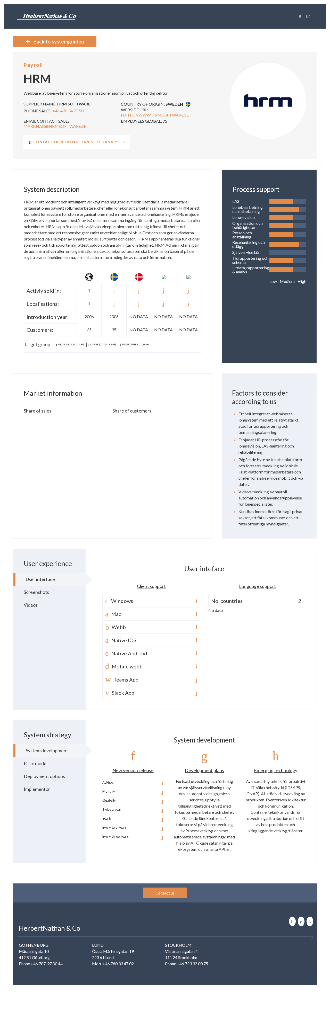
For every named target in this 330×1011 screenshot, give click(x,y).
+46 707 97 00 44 (47, 963)
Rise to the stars (310, 921)
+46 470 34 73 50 (68, 110)
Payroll (33, 65)
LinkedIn (292, 921)
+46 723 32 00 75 (192, 963)
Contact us (165, 892)
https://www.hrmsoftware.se (155, 114)
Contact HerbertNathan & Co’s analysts (79, 142)
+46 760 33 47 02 (118, 963)
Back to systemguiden (58, 41)
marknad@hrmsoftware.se (54, 126)
